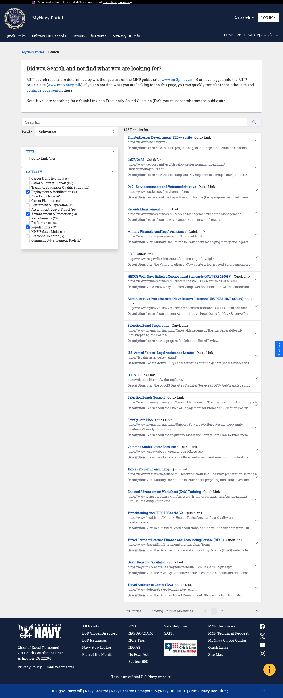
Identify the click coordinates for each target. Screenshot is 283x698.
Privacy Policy (30, 667)
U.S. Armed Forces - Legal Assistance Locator (161, 353)
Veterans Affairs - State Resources (153, 447)
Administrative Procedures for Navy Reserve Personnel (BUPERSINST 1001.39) (185, 299)
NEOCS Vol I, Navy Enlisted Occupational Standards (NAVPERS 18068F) (179, 276)
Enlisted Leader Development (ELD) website (160, 137)
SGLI (131, 254)
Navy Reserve (96, 690)
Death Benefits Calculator (146, 562)
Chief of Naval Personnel (38, 647)
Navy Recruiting (215, 690)
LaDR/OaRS (136, 160)
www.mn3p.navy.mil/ (179, 79)
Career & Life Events (89, 36)
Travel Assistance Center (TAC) (150, 585)
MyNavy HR (164, 690)
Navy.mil (74, 690)
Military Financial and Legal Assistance (157, 231)
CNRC (194, 690)
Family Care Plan (140, 420)
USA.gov (57, 690)
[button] (70, 151)
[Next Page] (257, 611)
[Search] (254, 122)
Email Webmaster (59, 667)
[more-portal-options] (269, 670)
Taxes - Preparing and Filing (148, 469)
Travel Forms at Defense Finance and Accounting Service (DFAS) (176, 540)
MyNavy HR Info (126, 36)
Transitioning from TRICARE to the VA (155, 513)
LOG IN (267, 17)
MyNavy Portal (47, 18)
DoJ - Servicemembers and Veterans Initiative (162, 187)
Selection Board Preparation (148, 325)
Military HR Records (49, 36)
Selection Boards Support (146, 397)
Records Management (144, 209)
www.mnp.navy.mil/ (64, 84)
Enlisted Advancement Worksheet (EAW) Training (164, 492)
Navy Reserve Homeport (131, 690)
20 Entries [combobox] (133, 611)
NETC (181, 690)
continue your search (45, 90)
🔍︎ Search (242, 17)
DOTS (132, 375)
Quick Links (16, 36)
